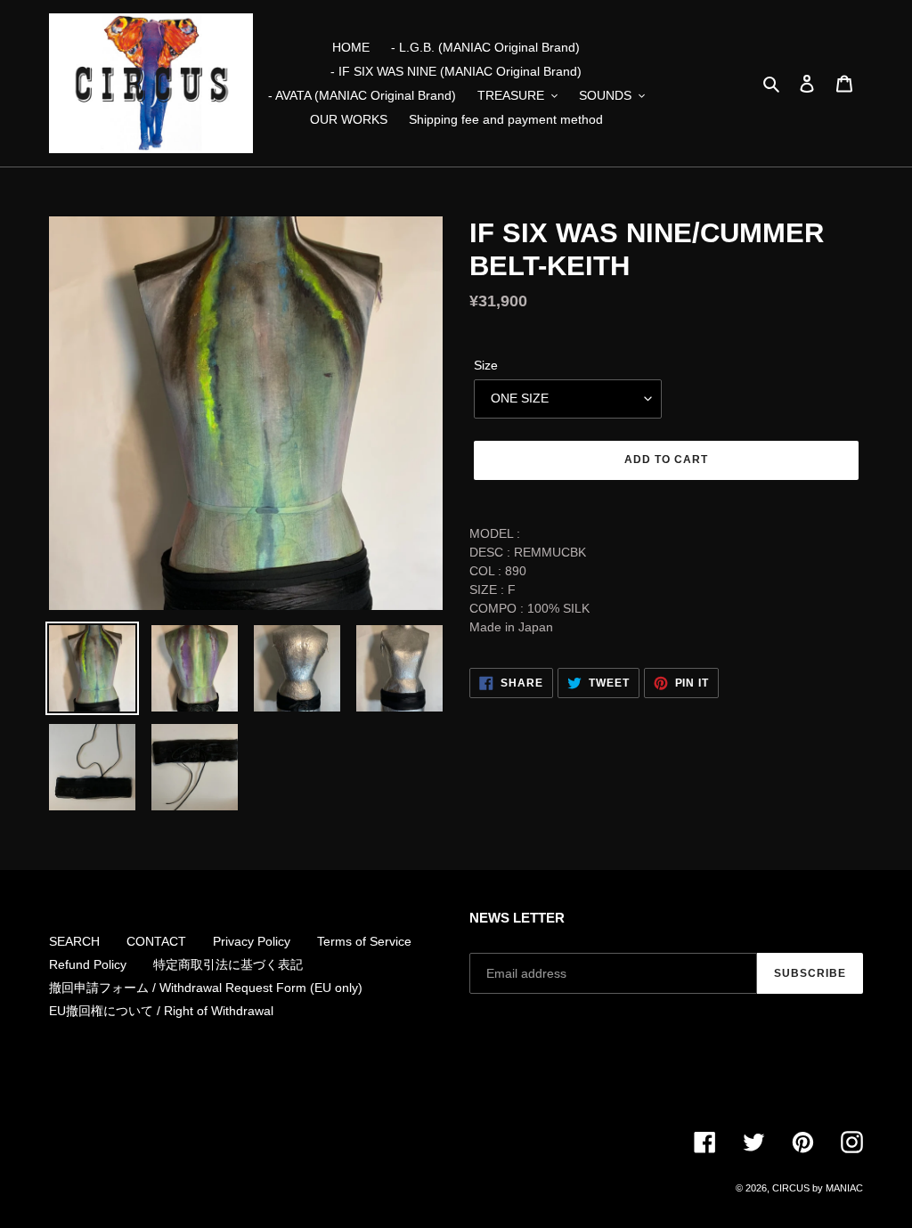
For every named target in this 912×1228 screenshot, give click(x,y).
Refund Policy (87, 964)
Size (486, 365)
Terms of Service (364, 941)
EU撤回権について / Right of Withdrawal (161, 1011)
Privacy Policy (251, 941)
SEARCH (74, 941)
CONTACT (156, 941)
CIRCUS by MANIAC (817, 1188)
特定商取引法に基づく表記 (228, 964)
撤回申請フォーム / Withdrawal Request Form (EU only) (205, 987)
